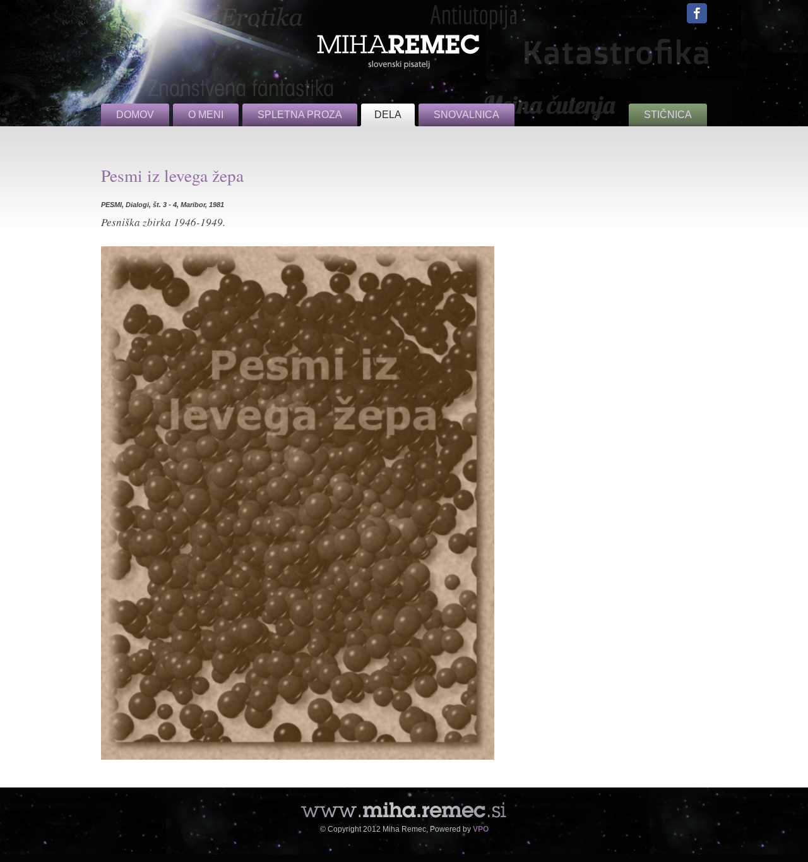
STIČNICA (668, 114)
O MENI (205, 114)
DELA (387, 114)
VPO (481, 829)
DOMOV (135, 114)
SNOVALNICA (466, 114)
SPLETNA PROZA (300, 114)
